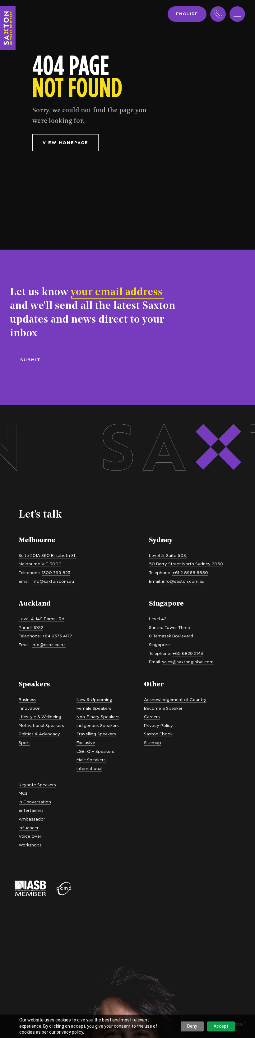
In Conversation (35, 802)
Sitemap (152, 742)
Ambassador (32, 819)
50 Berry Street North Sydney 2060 (186, 564)
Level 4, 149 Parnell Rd (41, 618)
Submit (30, 360)
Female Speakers (93, 708)
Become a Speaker (163, 708)
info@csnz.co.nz (49, 644)
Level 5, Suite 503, (168, 555)
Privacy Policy (158, 725)
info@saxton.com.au (53, 581)
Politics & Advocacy (39, 734)
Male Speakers (91, 760)
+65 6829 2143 (187, 653)
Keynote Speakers (37, 784)
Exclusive (85, 742)
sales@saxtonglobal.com (188, 662)
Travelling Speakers (96, 734)
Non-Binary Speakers (97, 716)
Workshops (30, 845)
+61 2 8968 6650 (190, 572)
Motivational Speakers (41, 725)
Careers (152, 716)
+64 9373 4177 (57, 636)
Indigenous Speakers (97, 725)
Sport (24, 742)
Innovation (29, 708)
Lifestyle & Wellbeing (40, 716)
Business (27, 699)
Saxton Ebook (158, 734)
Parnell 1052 (31, 627)
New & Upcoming (94, 699)
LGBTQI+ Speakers (95, 751)
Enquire (187, 14)
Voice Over (30, 836)
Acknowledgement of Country (175, 699)
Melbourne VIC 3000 (40, 564)
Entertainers (31, 810)
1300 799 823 (56, 572)
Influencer (29, 828)
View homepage (65, 142)
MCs (23, 793)
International (89, 768)
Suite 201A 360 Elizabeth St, (47, 555)
